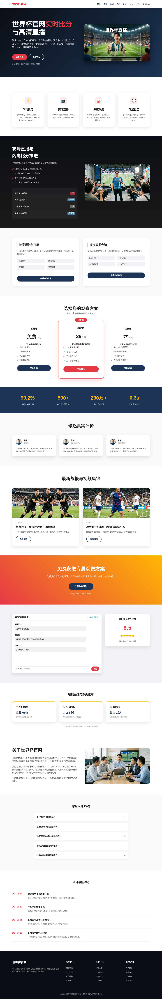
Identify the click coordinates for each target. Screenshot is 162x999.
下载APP (99, 980)
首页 (99, 4)
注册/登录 (99, 976)
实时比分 (69, 972)
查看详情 (23, 539)
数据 (112, 4)
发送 (95, 669)
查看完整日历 (45, 278)
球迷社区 (69, 980)
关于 (138, 4)
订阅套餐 (99, 968)
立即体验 (19, 57)
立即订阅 (81, 369)
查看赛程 (36, 57)
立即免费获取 (81, 586)
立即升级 (128, 368)
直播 (105, 4)
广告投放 (129, 976)
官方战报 (69, 976)
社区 (125, 4)
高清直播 (69, 968)
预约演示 (129, 972)
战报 (131, 4)
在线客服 (129, 968)
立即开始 (34, 368)
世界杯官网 (19, 4)
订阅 (118, 4)
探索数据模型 (116, 275)
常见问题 (146, 4)
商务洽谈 (129, 980)
